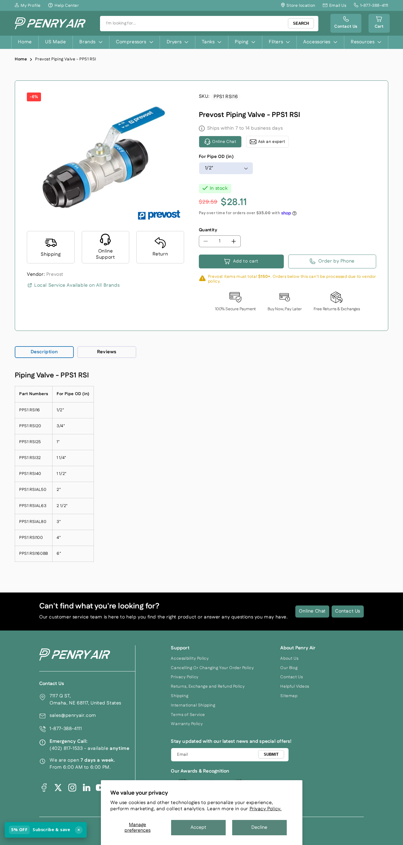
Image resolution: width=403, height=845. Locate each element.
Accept (198, 827)
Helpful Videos (294, 686)
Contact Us (347, 611)
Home (21, 59)
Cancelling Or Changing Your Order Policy (212, 668)
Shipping (179, 696)
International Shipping (193, 705)
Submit (271, 754)
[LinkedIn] (86, 787)
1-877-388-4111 (66, 728)
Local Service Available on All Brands (76, 285)
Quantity (208, 230)
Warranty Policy (187, 724)
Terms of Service (188, 715)
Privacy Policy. (266, 809)
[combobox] (209, 23)
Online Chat (312, 611)
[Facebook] (44, 787)
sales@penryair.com (73, 715)
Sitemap (288, 696)
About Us (289, 658)
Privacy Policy (184, 677)
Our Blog (288, 668)
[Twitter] (58, 787)
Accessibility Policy (190, 658)
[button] (379, 23)
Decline (259, 827)
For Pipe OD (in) (216, 157)
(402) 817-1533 (66, 748)
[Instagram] (72, 787)
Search (301, 23)
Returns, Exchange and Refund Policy (208, 686)
